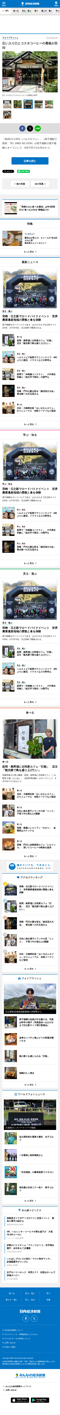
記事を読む (30, 160)
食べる (16, 11)
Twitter (34, 1318)
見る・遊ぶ (26, 11)
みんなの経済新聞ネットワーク (30, 1376)
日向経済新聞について (13, 1330)
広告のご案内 (10, 1347)
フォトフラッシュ (10, 37)
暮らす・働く (46, 11)
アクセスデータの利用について (17, 1338)
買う (36, 11)
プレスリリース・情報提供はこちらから (21, 1334)
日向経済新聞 (30, 4)
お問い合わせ (10, 1342)
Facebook (26, 1318)
